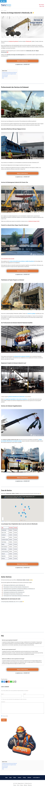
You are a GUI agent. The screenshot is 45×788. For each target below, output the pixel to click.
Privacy (14, 785)
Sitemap (25, 785)
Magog (3, 544)
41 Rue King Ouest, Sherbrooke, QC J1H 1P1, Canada (11, 601)
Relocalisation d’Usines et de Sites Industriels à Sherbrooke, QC (16, 587)
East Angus (4, 542)
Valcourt (3, 553)
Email (24, 694)
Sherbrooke (4, 530)
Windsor (3, 558)
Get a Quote (41, 4)
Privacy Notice (5, 715)
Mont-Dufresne (4, 546)
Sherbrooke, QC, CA (30, 50)
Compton (3, 537)
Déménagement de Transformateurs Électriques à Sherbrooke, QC (16, 595)
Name (2, 694)
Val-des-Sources (5, 551)
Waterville (3, 556)
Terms (18, 785)
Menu (4, 1)
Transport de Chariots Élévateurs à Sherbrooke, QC (14, 590)
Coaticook (4, 534)
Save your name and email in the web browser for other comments (14, 699)
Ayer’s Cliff (4, 532)
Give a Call (42, 6)
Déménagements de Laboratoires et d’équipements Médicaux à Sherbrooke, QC (19, 588)
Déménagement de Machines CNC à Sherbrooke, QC (14, 592)
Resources (30, 785)
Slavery (21, 785)
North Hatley (4, 549)
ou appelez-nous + (22, 64)
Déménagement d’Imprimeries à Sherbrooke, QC (13, 594)
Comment (3, 701)
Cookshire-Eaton (5, 539)
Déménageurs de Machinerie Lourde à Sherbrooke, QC (14, 585)
